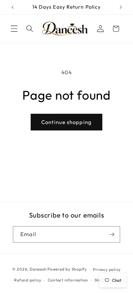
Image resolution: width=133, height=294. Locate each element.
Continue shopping (66, 122)
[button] (14, 28)
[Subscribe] (111, 234)
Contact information (68, 280)
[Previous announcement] (12, 7)
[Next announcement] (121, 7)
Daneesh (38, 269)
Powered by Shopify (67, 269)
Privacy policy (107, 269)
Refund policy (27, 280)
